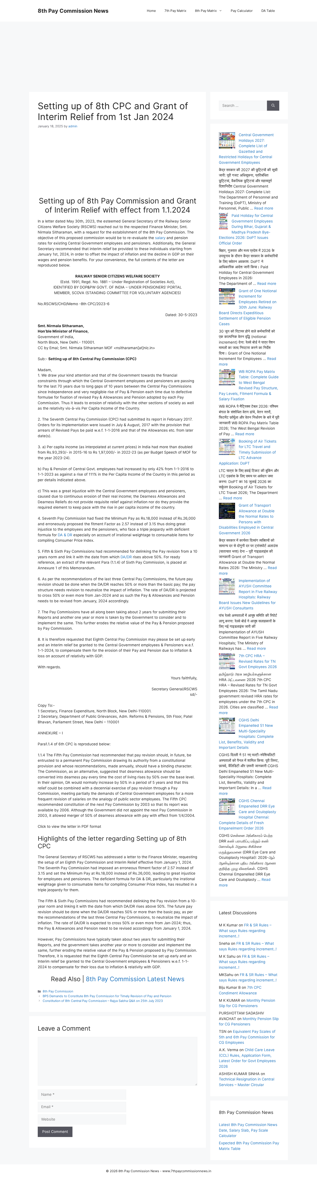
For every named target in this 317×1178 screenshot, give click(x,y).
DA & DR (65, 535)
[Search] (273, 106)
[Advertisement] (158, 52)
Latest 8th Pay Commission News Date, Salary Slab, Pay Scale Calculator (248, 1130)
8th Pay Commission (58, 991)
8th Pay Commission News (73, 11)
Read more (263, 208)
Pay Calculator (242, 11)
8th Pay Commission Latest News (135, 979)
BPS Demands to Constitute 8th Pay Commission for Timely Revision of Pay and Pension (107, 996)
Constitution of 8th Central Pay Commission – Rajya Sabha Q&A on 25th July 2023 (103, 1001)
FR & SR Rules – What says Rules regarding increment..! (245, 930)
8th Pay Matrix (206, 11)
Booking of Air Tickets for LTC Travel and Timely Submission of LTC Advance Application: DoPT (247, 452)
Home (151, 11)
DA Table (268, 11)
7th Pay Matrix (175, 11)
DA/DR (126, 557)
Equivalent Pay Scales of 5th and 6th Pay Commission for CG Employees (247, 1037)
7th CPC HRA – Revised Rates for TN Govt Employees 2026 (258, 661)
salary (160, 238)
